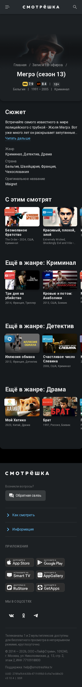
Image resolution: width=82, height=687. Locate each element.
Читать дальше (17, 138)
